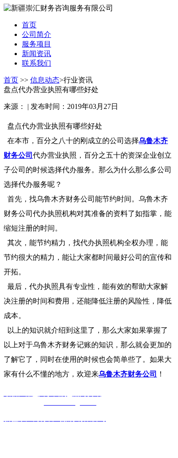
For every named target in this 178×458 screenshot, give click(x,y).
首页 (11, 80)
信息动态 (44, 80)
